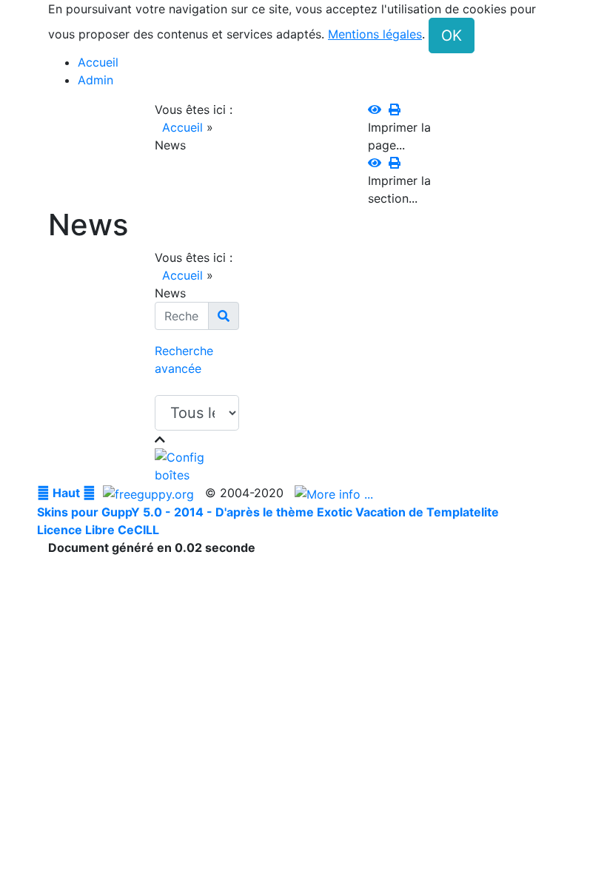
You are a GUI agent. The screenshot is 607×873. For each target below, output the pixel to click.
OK (451, 35)
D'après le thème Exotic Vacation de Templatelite (357, 512)
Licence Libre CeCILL (98, 529)
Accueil (182, 127)
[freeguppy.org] (150, 492)
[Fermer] (160, 439)
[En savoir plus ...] (336, 492)
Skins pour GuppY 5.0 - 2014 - (126, 512)
